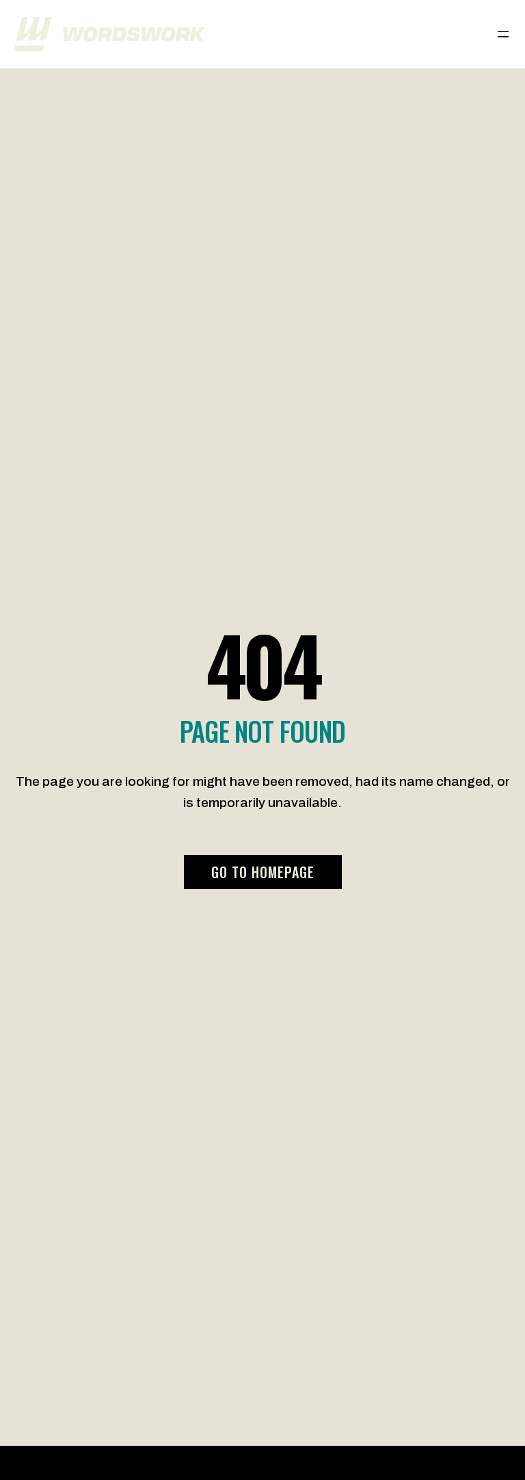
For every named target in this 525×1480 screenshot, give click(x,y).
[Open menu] (503, 34)
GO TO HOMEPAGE (262, 872)
